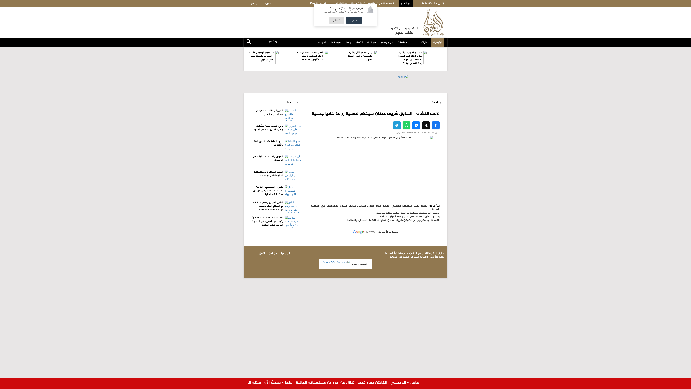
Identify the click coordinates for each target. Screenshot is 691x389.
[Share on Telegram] (397, 125)
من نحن (255, 4)
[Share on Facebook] (436, 125)
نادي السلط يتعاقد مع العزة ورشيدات (268, 143)
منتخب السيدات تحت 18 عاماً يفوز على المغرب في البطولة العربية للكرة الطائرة (267, 221)
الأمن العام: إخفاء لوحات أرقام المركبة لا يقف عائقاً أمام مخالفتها (310, 56)
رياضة (348, 42)
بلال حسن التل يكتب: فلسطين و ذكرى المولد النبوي (360, 56)
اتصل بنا (267, 4)
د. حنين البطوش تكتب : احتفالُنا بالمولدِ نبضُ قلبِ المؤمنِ (261, 56)
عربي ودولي (387, 42)
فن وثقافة (336, 42)
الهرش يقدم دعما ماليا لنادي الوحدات (268, 158)
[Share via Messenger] (416, 125)
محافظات (402, 42)
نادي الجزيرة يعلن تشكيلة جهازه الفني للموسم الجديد (268, 128)
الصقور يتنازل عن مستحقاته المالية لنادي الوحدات (268, 174)
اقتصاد (359, 42)
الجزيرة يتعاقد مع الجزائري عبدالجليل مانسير (269, 112)
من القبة (371, 42)
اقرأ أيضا (293, 102)
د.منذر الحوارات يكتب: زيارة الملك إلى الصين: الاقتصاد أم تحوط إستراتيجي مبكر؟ (410, 57)
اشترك (354, 20)
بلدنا (414, 42)
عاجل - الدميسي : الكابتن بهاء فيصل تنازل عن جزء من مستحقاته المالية (268, 190)
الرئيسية (437, 42)
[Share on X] (426, 125)
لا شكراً (336, 20)
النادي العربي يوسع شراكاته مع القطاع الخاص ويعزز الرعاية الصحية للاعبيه (268, 206)
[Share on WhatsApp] (406, 125)
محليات (425, 42)
